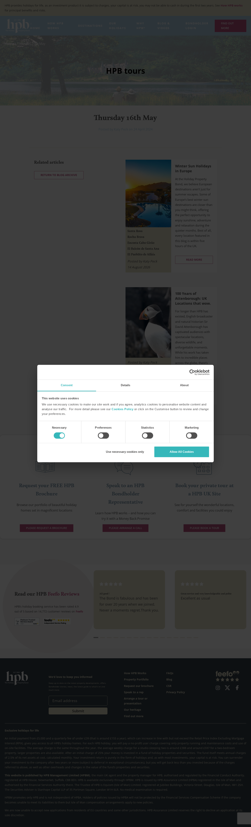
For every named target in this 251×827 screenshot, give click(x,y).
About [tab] (184, 385)
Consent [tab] (67, 385)
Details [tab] (125, 385)
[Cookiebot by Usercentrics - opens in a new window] (192, 372)
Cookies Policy (122, 409)
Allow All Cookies (182, 451)
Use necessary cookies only (125, 451)
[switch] (103, 435)
